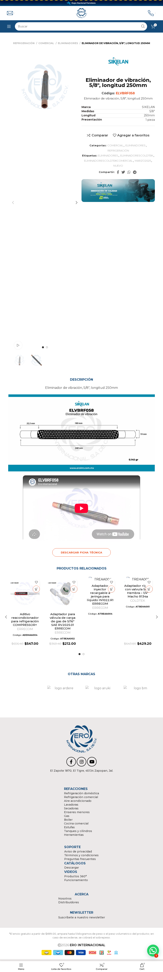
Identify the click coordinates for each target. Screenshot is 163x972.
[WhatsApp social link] (129, 172)
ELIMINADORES (68, 43)
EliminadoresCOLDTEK (136, 155)
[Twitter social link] (123, 172)
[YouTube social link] (92, 761)
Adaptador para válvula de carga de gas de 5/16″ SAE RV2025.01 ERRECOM (62, 621)
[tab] (81, 379)
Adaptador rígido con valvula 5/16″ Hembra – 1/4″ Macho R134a (137, 591)
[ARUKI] (101, 695)
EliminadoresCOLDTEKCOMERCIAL (108, 160)
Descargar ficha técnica (81, 552)
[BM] (139, 695)
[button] (36, 589)
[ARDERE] (62, 695)
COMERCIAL (46, 43)
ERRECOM (25, 629)
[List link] (81, 770)
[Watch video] (18, 345)
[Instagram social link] (81, 761)
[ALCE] (24, 695)
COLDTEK (137, 600)
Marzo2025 (143, 160)
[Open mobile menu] (9, 26)
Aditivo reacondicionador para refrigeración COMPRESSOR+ (25, 619)
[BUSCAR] (143, 26)
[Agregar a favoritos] (36, 582)
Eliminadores (108, 155)
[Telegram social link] (135, 172)
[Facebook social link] (118, 172)
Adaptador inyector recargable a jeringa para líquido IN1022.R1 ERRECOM (100, 594)
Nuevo (118, 165)
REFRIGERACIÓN (24, 43)
